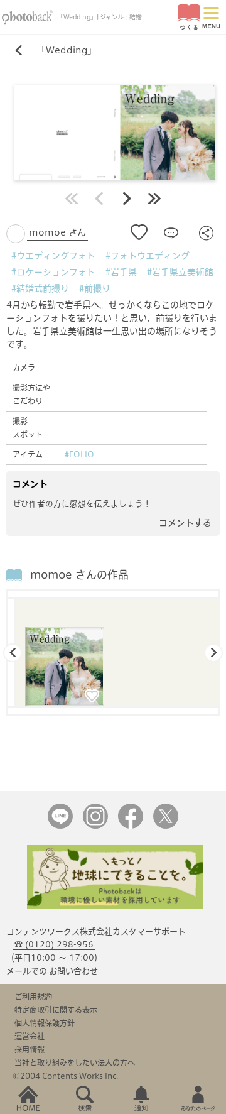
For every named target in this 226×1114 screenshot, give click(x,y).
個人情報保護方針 (44, 1023)
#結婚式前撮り (40, 288)
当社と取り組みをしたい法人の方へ (74, 1062)
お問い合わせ (73, 971)
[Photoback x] (165, 826)
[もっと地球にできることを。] (115, 905)
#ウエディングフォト (53, 255)
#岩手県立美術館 (180, 272)
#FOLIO (79, 454)
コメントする (185, 522)
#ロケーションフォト (53, 272)
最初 (71, 198)
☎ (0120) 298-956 (54, 945)
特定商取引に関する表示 (55, 1009)
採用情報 (29, 1049)
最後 (154, 198)
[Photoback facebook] (130, 826)
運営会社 (29, 1036)
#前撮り (94, 288)
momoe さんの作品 (79, 574)
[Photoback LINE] (60, 826)
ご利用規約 (33, 996)
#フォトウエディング (147, 255)
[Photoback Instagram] (95, 826)
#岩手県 (121, 272)
